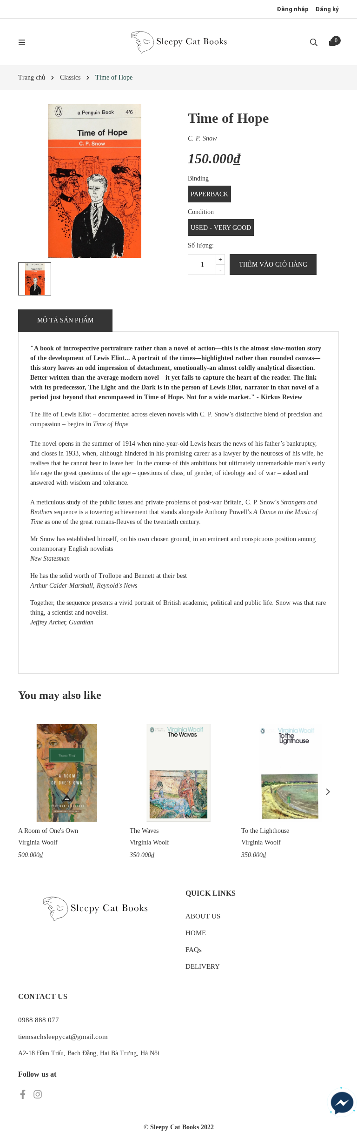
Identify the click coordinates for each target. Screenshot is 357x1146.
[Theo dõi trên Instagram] (37, 1093)
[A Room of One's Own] (67, 773)
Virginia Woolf (38, 842)
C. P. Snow (202, 138)
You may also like (59, 695)
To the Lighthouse (265, 830)
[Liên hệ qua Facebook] (342, 1103)
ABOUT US (202, 916)
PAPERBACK (209, 194)
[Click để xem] (95, 181)
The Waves (144, 830)
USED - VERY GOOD (221, 227)
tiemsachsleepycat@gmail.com (63, 1036)
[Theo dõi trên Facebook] (23, 1093)
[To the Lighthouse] (290, 773)
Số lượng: (201, 245)
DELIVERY (202, 966)
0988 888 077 (38, 1020)
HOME (195, 933)
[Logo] (178, 42)
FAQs (193, 949)
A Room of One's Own (48, 830)
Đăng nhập (293, 9)
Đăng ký (327, 9)
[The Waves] (178, 773)
